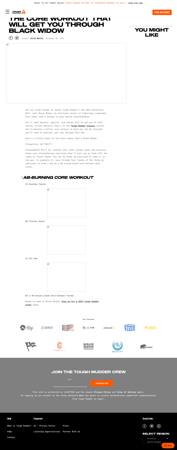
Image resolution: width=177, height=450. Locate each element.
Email (69, 379)
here (81, 395)
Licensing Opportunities (47, 431)
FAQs (9, 431)
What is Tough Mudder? (19, 426)
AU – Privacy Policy (44, 426)
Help (9, 418)
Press (66, 426)
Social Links (148, 418)
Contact (11, 437)
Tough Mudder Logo (19, 11)
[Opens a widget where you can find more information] (168, 446)
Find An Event (162, 12)
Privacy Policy (102, 392)
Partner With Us (71, 431)
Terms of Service (126, 392)
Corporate (38, 418)
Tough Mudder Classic (83, 126)
